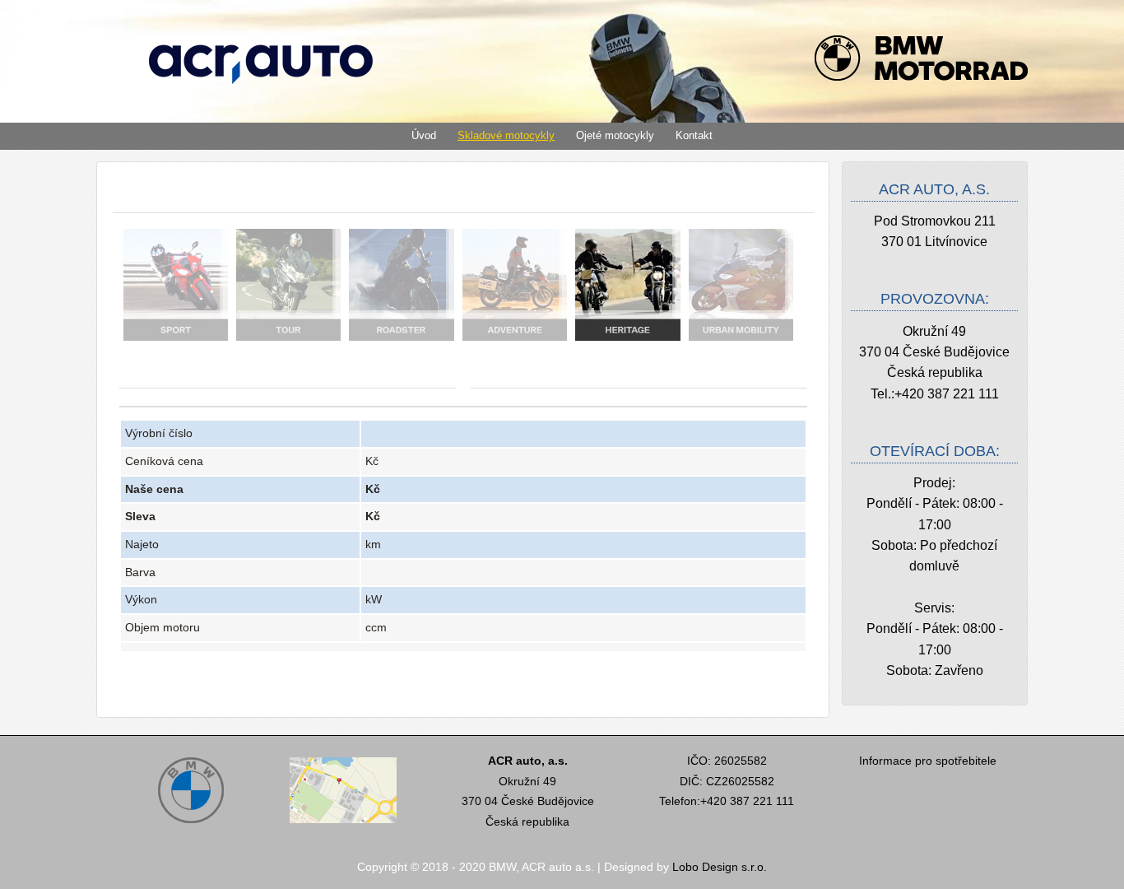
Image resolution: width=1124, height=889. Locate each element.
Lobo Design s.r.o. (719, 867)
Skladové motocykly (506, 135)
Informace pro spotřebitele (927, 760)
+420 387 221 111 (946, 394)
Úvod (423, 135)
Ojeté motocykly (615, 135)
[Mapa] (343, 824)
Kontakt (694, 135)
